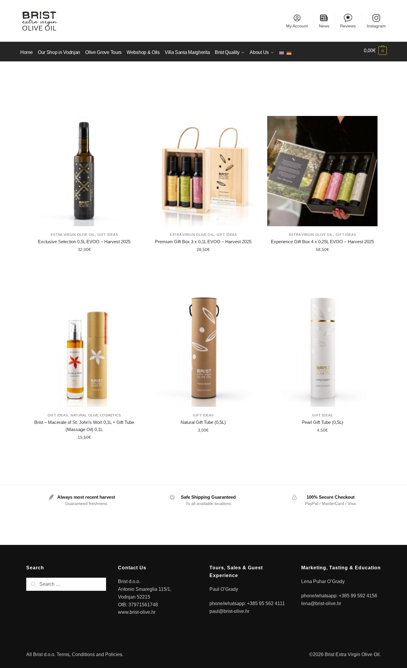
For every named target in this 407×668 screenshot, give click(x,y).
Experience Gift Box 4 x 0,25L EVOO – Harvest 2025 (322, 241)
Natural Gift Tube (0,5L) (203, 422)
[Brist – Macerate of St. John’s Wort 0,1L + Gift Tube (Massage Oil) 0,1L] (84, 352)
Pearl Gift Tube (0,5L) (322, 422)
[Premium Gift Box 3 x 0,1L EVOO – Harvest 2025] (203, 171)
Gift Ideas (107, 234)
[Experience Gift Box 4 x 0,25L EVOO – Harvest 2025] (322, 171)
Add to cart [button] (84, 263)
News (324, 26)
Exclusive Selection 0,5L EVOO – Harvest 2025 (84, 241)
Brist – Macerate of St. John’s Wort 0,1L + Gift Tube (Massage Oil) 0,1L (84, 426)
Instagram (376, 26)
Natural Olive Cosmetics (96, 415)
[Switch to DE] (290, 51)
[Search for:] (66, 584)
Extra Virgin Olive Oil (72, 234)
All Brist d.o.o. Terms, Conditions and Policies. (74, 654)
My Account (297, 26)
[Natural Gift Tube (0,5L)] (203, 352)
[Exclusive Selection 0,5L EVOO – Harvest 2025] (84, 171)
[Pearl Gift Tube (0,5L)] (322, 352)
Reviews (348, 26)
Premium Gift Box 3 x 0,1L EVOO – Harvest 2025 (203, 241)
